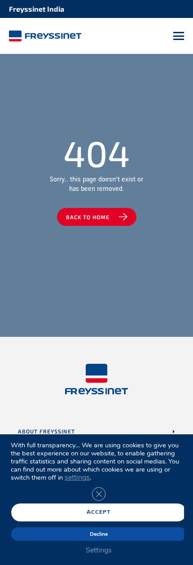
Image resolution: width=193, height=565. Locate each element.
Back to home (88, 217)
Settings (99, 550)
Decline (99, 534)
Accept (98, 512)
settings (77, 477)
